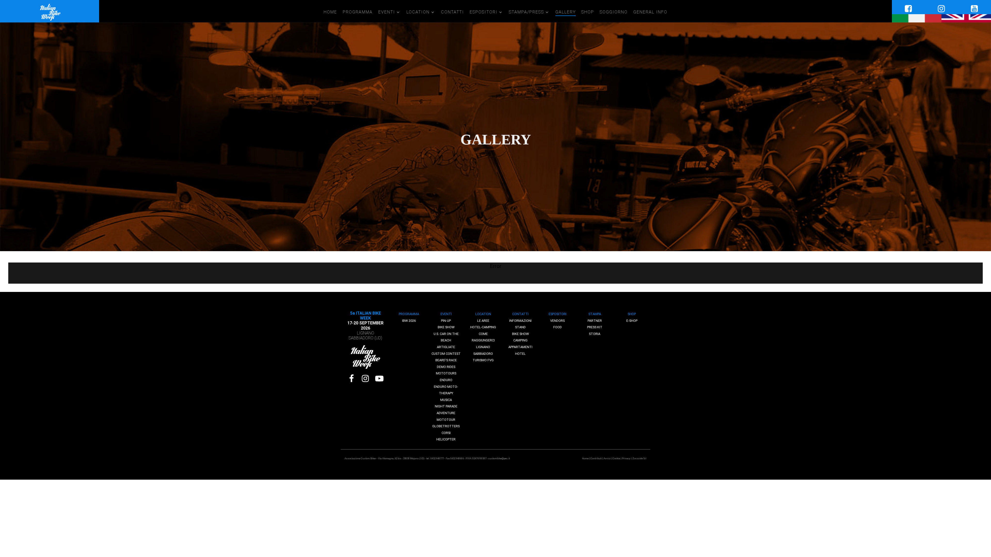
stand (520, 327)
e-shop (631, 321)
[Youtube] (379, 378)
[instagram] (941, 9)
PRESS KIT (594, 327)
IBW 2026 (409, 321)
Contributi (596, 458)
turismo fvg (483, 360)
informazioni (520, 321)
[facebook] (908, 9)
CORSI (446, 433)
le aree (483, 321)
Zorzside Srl (639, 458)
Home (585, 458)
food (557, 327)
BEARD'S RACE (446, 360)
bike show (520, 334)
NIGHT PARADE (446, 406)
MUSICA (446, 400)
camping (520, 340)
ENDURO (446, 380)
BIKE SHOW (446, 327)
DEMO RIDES (446, 367)
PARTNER (595, 321)
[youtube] (974, 9)
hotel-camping (483, 327)
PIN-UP (446, 321)
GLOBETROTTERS (446, 426)
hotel (520, 354)
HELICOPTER (445, 439)
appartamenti (520, 347)
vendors (557, 321)
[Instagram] (365, 378)
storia (594, 334)
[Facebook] (351, 378)
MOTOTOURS (446, 373)
